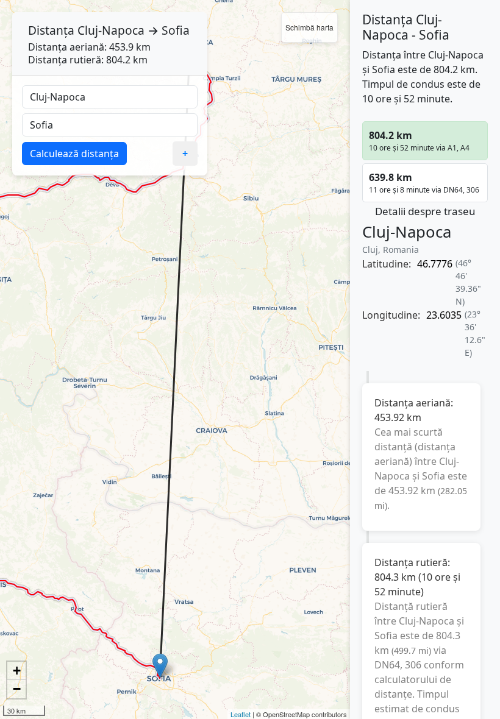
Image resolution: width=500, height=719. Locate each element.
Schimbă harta (309, 27)
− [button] (17, 688)
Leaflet (240, 714)
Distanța (51, 30)
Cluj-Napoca (111, 30)
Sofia (176, 30)
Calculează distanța (74, 153)
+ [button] (17, 670)
